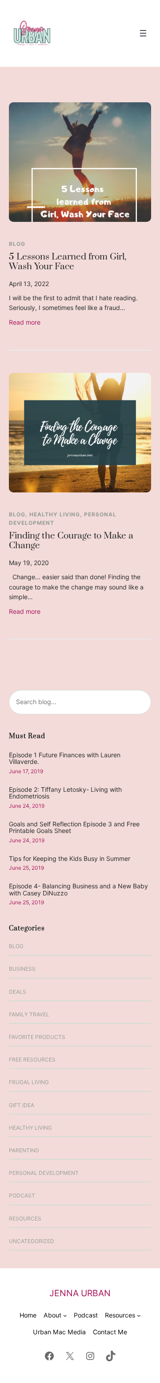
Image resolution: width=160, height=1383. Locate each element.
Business (22, 968)
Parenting (24, 1150)
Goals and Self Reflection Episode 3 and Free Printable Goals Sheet (74, 827)
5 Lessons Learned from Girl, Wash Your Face (67, 262)
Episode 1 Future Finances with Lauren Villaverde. (64, 758)
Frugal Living (29, 1082)
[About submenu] (65, 1315)
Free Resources (32, 1059)
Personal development (44, 1173)
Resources (25, 1218)
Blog (17, 243)
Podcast (22, 1195)
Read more (24, 323)
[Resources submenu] (139, 1315)
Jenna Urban (80, 1293)
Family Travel (29, 1014)
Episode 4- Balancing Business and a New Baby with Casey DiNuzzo (78, 889)
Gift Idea (21, 1105)
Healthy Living (54, 514)
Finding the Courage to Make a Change (71, 541)
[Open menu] (143, 33)
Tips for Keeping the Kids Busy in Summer (69, 858)
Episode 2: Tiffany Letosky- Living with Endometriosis (65, 793)
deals (17, 991)
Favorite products (37, 1037)
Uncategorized (31, 1241)
